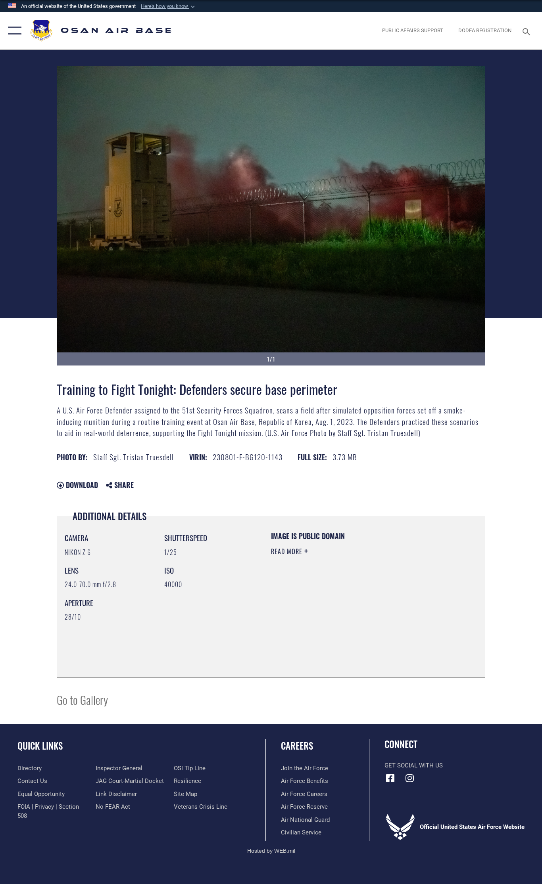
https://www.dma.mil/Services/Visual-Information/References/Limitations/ (364, 612)
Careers (297, 745)
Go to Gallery (82, 699)
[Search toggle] (527, 31)
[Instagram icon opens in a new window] (410, 778)
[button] (168, 6)
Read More (287, 551)
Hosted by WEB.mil (271, 851)
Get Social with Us (413, 765)
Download (81, 485)
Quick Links (40, 745)
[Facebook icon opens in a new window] (390, 778)
